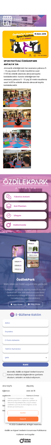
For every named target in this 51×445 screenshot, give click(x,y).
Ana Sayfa (7, 386)
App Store (17, 304)
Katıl (25, 364)
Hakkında (6, 395)
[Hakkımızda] (25, 225)
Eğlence (6, 390)
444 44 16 (30, 390)
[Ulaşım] (25, 215)
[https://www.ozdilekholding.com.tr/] (25, 440)
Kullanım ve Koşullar (25, 434)
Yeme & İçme (32, 395)
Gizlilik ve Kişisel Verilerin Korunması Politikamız (25, 430)
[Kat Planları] (25, 206)
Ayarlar (23, 413)
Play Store (35, 304)
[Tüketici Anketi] (25, 196)
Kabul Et (23, 419)
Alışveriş (30, 386)
